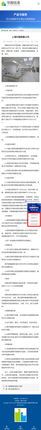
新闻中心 (15, 30)
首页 (10, 30)
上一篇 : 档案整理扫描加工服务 (12, 386)
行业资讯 (21, 30)
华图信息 (13, 5)
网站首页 (33, 428)
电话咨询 (6, 428)
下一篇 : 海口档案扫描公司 (11, 389)
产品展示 (20, 428)
